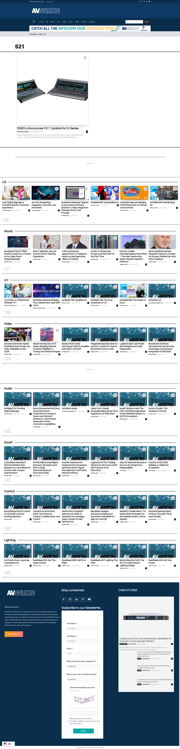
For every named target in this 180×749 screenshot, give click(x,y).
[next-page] (6, 220)
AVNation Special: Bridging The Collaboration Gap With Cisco (46, 302)
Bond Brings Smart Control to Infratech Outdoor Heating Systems (17, 514)
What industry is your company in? (81, 661)
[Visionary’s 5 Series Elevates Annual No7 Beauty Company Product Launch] (127, 670)
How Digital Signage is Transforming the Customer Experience (15, 205)
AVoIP (139, 670)
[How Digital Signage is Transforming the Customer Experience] (16, 193)
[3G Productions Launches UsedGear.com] (17, 551)
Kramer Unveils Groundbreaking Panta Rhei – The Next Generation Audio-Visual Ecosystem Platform (133, 256)
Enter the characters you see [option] (82, 687)
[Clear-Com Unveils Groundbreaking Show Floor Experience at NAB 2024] (104, 399)
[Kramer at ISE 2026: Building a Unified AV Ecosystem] (162, 453)
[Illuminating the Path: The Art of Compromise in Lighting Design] (133, 551)
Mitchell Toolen (95, 205)
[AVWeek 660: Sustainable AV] (105, 193)
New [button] (71, 691)
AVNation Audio (69, 408)
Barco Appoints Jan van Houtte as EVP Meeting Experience (44, 254)
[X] (147, 1)
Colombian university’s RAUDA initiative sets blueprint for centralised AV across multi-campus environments (17, 467)
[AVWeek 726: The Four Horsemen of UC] (104, 290)
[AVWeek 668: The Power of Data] (133, 290)
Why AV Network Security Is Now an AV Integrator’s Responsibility (133, 465)
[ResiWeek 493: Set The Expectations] (46, 551)
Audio (139, 658)
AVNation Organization (39, 308)
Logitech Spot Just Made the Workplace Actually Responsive (132, 346)
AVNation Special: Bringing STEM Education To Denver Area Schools (133, 205)
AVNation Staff (23, 131)
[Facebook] (139, 1)
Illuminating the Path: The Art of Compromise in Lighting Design (132, 563)
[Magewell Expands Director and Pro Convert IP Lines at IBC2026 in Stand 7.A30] (104, 334)
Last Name (71, 636)
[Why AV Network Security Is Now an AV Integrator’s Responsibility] (133, 453)
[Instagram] (142, 1)
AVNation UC (155, 300)
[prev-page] (3, 220)
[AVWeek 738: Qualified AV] (75, 290)
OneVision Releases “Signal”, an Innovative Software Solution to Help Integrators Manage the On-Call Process (75, 207)
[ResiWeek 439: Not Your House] (162, 551)
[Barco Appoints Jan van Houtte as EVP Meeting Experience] (46, 242)
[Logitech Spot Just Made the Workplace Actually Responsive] (133, 334)
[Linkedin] (144, 1)
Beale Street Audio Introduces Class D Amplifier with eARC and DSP (75, 346)
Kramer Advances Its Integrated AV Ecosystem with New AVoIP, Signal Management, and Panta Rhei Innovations (74, 467)
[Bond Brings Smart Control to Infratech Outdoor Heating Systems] (17, 502)
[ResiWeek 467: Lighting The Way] (104, 551)
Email (69, 648)
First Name (71, 623)
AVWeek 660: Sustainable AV (105, 202)
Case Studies (123, 643)
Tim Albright (123, 470)
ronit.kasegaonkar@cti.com (156, 302)
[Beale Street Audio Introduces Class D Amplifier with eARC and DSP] (75, 334)
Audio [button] (77, 691)
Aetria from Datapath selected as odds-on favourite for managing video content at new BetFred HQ (73, 516)
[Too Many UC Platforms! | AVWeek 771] (17, 290)
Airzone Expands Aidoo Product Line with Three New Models (160, 514)
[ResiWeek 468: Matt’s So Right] (75, 551)
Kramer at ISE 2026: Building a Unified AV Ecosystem (158, 465)
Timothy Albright (6, 210)
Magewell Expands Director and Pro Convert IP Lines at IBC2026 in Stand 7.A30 (104, 346)
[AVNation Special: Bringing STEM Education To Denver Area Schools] (134, 193)
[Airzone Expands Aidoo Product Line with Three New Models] (162, 502)
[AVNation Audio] (75, 399)
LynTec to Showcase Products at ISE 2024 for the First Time (103, 254)
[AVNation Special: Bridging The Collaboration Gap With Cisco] (46, 290)
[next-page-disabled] (9, 268)
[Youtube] (149, 1)
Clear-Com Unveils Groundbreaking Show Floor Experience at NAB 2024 (104, 411)
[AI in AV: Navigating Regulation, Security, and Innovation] (46, 193)
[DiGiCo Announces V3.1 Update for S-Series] (52, 90)
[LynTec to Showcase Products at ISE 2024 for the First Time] (104, 242)
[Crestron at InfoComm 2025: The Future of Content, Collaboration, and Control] (46, 502)
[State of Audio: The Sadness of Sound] (162, 399)
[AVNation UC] (162, 290)
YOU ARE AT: (33, 34)
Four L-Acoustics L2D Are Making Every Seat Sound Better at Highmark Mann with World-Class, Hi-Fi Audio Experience (154, 654)
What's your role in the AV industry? (82, 674)
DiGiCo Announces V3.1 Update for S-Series (48, 128)
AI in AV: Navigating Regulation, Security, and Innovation (44, 205)
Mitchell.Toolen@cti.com (10, 305)
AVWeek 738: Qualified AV (74, 300)
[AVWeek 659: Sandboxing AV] (164, 193)
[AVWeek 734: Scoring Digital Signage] (17, 399)
